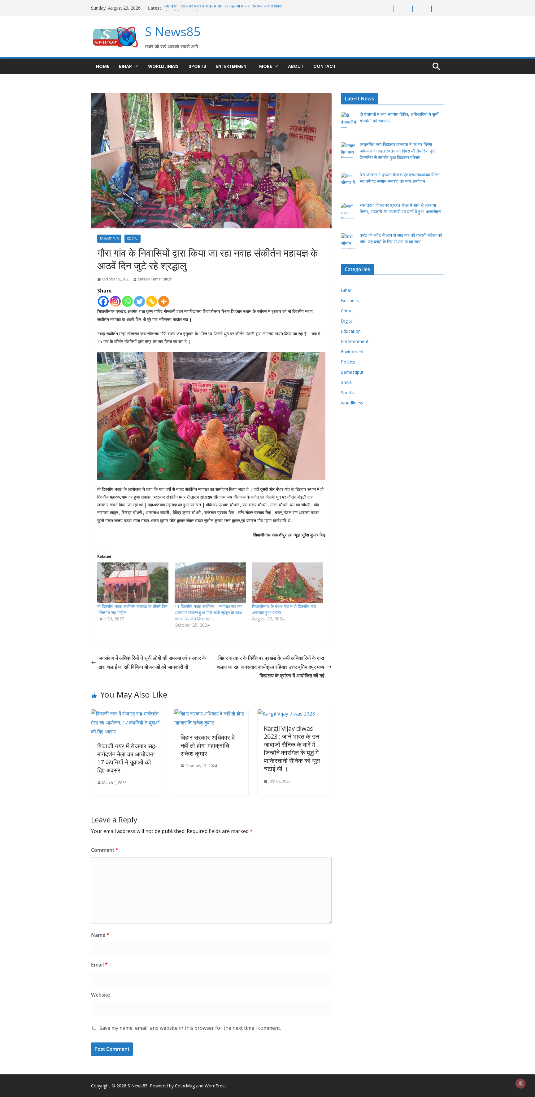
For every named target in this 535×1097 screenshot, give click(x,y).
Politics (348, 362)
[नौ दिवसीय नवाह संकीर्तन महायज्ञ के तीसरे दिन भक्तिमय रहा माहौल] (132, 582)
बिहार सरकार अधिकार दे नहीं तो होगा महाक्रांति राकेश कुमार (208, 745)
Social (132, 238)
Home (102, 66)
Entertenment (232, 66)
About (295, 66)
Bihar (125, 66)
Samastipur (109, 238)
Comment (104, 850)
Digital (347, 321)
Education (351, 331)
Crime (347, 311)
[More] (163, 301)
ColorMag (185, 1086)
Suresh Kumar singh (155, 279)
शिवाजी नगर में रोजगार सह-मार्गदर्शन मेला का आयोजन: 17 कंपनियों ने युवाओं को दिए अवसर (127, 758)
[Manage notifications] (520, 1083)
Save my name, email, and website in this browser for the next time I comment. (190, 1027)
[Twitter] (139, 301)
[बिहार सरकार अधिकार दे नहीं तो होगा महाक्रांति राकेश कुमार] (211, 713)
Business (350, 300)
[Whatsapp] (127, 301)
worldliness (163, 66)
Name (100, 935)
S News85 (173, 31)
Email (99, 964)
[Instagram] (115, 301)
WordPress (216, 1086)
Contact (324, 66)
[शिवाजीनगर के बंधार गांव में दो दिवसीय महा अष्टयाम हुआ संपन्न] (287, 582)
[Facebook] (103, 301)
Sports (197, 66)
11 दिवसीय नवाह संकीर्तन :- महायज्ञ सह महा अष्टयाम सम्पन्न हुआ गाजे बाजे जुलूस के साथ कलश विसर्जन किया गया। (208, 612)
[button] (135, 66)
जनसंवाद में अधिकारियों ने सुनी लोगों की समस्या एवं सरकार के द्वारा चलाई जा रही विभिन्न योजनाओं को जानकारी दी (152, 662)
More (265, 66)
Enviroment (352, 352)
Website (100, 994)
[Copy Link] (151, 301)
